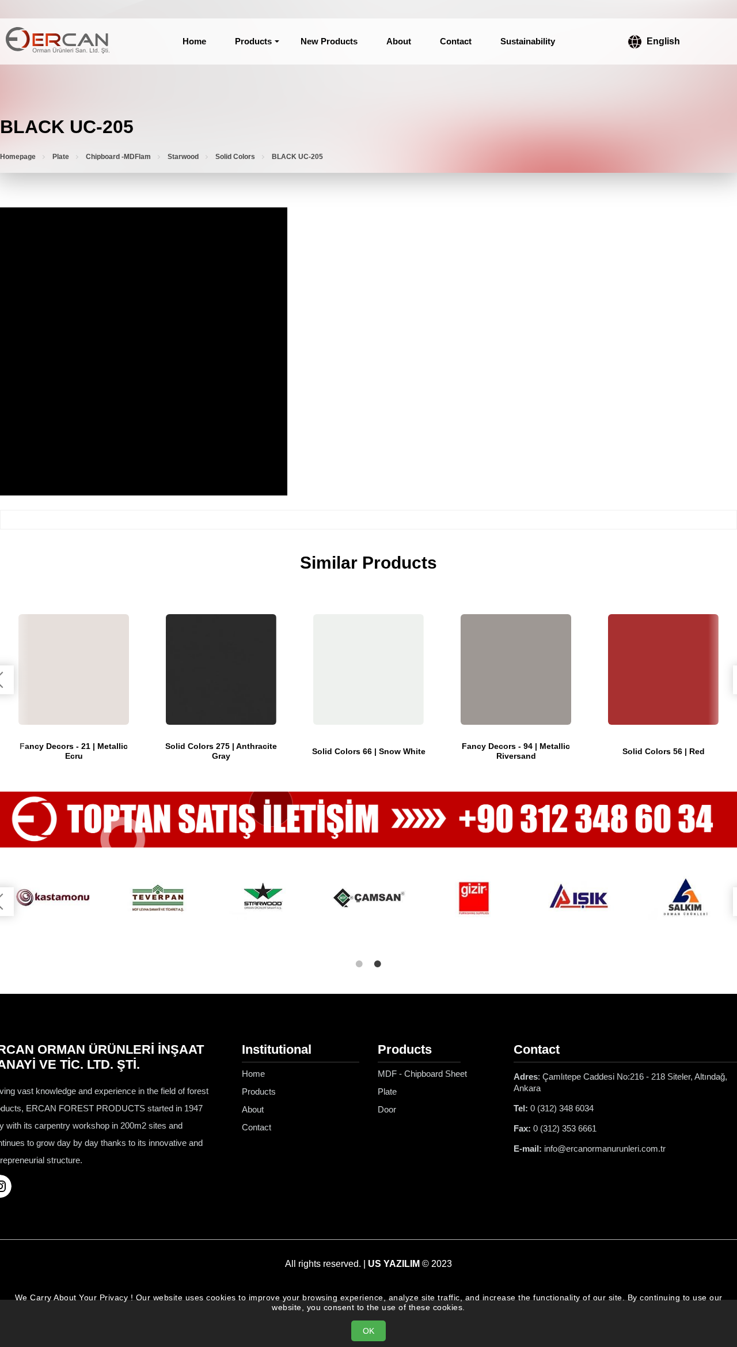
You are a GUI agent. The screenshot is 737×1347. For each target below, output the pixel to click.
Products (253, 41)
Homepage (18, 157)
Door (387, 1109)
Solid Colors (235, 157)
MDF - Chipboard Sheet (422, 1074)
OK (368, 1330)
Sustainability (527, 41)
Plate (60, 157)
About (398, 41)
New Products (329, 41)
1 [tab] (359, 964)
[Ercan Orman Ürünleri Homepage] (57, 41)
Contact (456, 41)
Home (194, 41)
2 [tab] (377, 964)
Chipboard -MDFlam (118, 157)
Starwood (183, 157)
